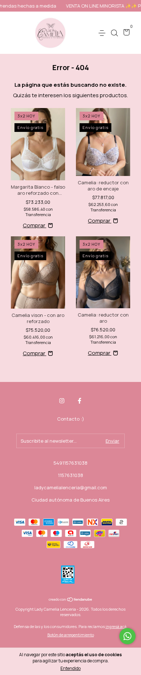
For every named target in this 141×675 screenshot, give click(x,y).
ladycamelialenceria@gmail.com (70, 487)
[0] (125, 33)
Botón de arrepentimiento (70, 634)
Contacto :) (70, 419)
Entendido (70, 668)
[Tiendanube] (70, 599)
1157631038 (70, 475)
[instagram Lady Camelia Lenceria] (62, 400)
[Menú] (103, 33)
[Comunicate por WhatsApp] (127, 636)
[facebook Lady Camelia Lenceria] (79, 400)
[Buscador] (114, 33)
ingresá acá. (117, 626)
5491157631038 (70, 463)
